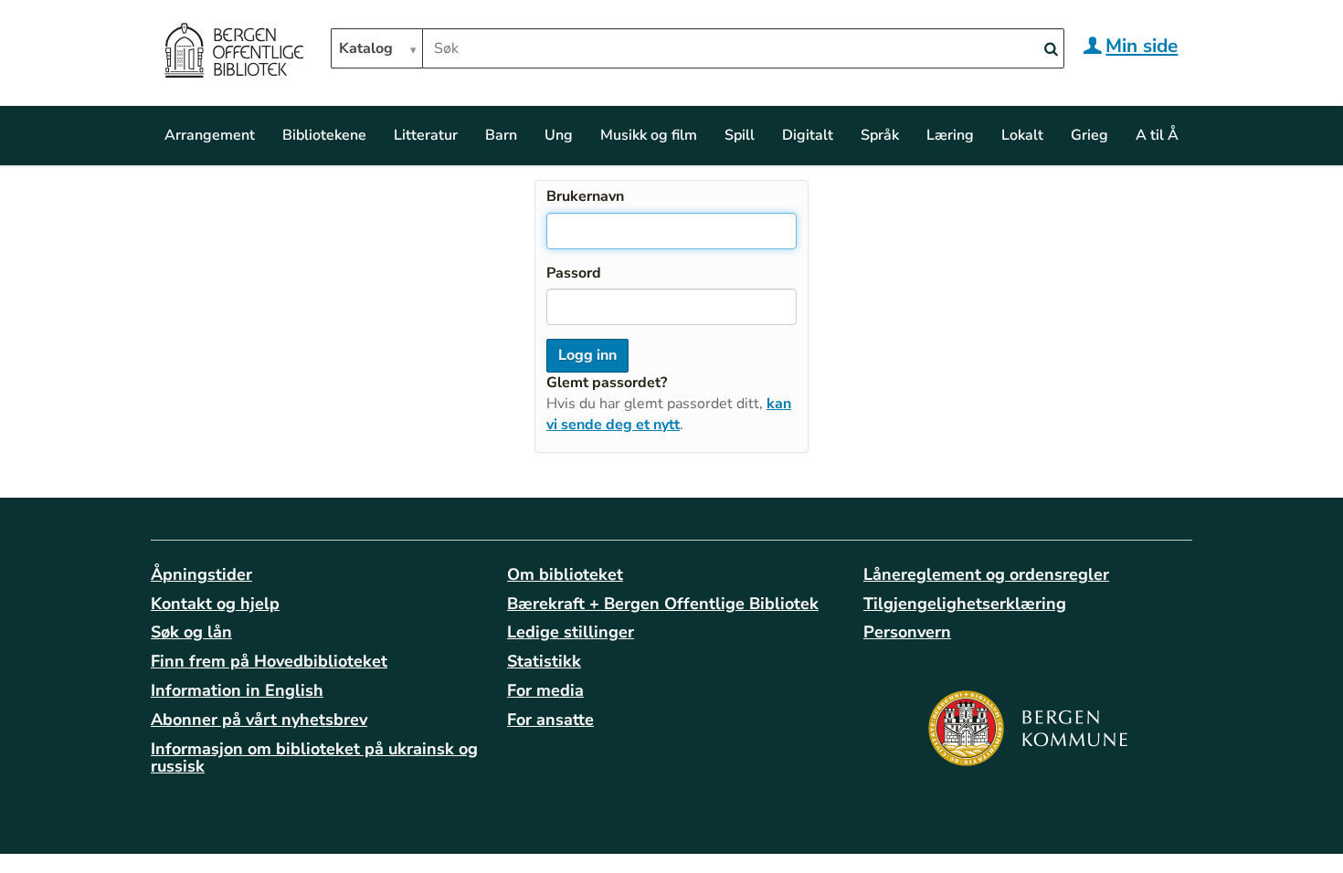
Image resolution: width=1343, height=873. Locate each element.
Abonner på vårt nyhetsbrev (259, 720)
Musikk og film (648, 135)
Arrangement (209, 135)
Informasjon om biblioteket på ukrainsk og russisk (314, 758)
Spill (739, 135)
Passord (573, 273)
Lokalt (1022, 135)
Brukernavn (585, 196)
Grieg (1089, 135)
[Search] (1051, 49)
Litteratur (426, 135)
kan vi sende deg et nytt (668, 414)
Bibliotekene (324, 135)
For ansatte (550, 720)
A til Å (1157, 135)
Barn (501, 135)
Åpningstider (201, 574)
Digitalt (807, 135)
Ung (559, 135)
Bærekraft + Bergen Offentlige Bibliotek (663, 604)
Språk (880, 135)
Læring (950, 135)
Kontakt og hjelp (215, 604)
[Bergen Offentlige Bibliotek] (233, 53)
